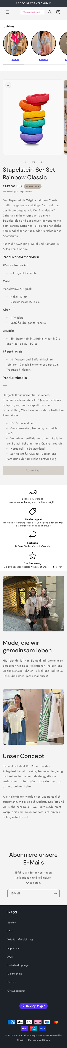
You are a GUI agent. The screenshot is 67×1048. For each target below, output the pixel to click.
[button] (7, 12)
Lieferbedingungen (18, 965)
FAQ (10, 931)
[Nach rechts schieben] (42, 162)
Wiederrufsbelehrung (20, 939)
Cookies (12, 982)
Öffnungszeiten (16, 991)
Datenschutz (14, 973)
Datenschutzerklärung (39, 1039)
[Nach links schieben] (25, 162)
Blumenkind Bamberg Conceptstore (32, 1035)
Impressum (13, 948)
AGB (10, 956)
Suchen (11, 922)
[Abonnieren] (55, 893)
